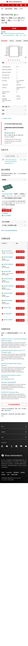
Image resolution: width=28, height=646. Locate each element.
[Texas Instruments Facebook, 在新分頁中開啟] (7, 446)
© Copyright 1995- (6, 478)
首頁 (2, 8)
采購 (2, 437)
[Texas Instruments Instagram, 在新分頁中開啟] (2, 446)
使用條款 (8, 410)
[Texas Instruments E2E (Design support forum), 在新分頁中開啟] (21, 446)
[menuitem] (8, 5)
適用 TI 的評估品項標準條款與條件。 (9, 230)
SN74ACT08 (7, 133)
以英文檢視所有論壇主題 (14, 404)
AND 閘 (20, 8)
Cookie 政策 (9, 472)
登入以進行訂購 (6, 210)
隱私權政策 (16, 472)
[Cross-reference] (13, 5)
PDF (21, 35)
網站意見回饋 (14, 474)
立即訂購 (14, 28)
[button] (3, 5)
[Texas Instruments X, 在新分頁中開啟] (12, 446)
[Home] (14, 2)
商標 (8, 474)
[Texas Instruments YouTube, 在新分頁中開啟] (26, 446)
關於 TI (2, 426)
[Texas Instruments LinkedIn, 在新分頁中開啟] (16, 446)
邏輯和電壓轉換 (8, 8)
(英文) (17, 35)
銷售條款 (23, 472)
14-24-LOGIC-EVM (7, 194)
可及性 (2, 472)
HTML (24, 35)
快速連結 (3, 432)
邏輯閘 (15, 8)
